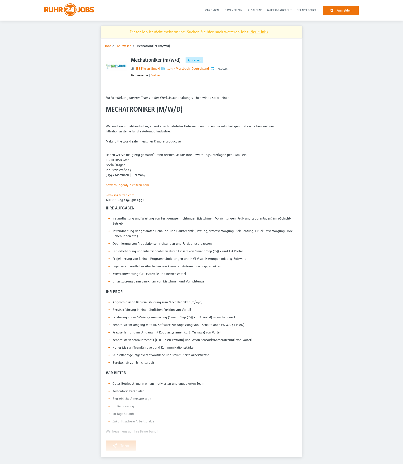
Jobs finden (211, 10)
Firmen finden (233, 10)
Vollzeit (156, 75)
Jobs (108, 46)
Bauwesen (124, 46)
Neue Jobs (259, 31)
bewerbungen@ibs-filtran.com (127, 185)
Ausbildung (255, 10)
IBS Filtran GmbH (148, 68)
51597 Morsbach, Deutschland (187, 68)
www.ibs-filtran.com (120, 195)
